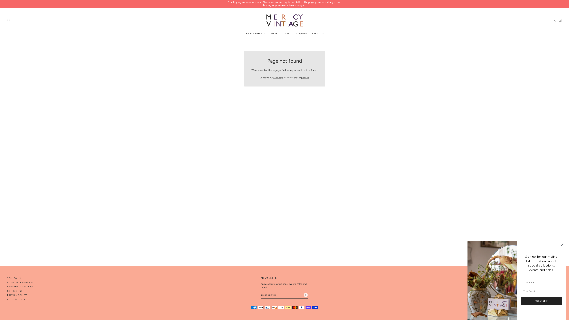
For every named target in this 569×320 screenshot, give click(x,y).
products (305, 78)
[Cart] (560, 20)
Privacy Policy (17, 295)
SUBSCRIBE (541, 301)
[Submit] (306, 295)
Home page (278, 78)
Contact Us (14, 291)
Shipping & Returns (20, 287)
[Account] (554, 20)
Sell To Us (14, 278)
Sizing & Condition (20, 283)
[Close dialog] (562, 244)
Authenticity (16, 300)
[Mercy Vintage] (285, 20)
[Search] (8, 20)
